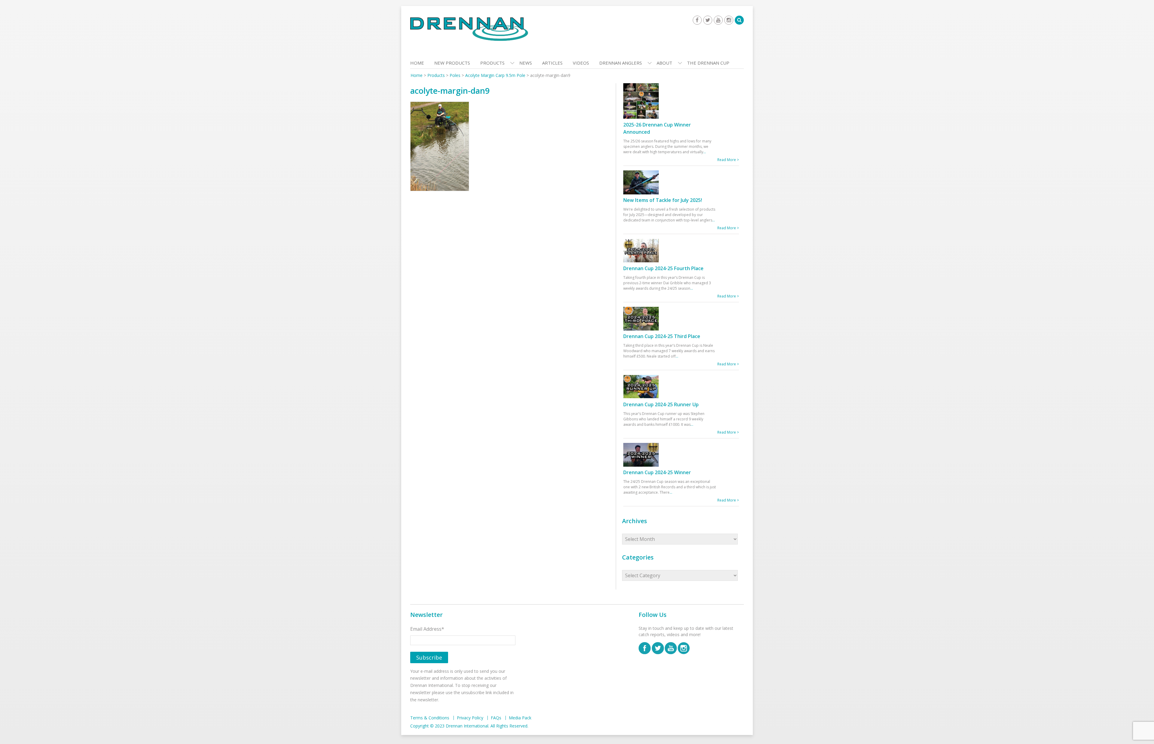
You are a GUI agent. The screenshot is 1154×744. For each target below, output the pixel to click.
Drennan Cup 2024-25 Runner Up (661, 404)
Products (492, 63)
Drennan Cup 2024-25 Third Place (661, 336)
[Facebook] (697, 20)
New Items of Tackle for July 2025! (662, 200)
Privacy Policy (470, 718)
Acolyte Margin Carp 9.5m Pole (495, 75)
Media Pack (520, 718)
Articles (552, 63)
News (525, 63)
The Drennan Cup (708, 63)
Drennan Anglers (620, 63)
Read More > (728, 159)
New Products (452, 63)
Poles (455, 75)
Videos (581, 63)
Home (417, 63)
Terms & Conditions (429, 718)
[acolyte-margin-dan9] (439, 148)
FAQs (496, 718)
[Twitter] (707, 20)
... (704, 151)
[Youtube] (718, 20)
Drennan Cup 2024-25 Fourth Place (663, 268)
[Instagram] (728, 20)
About (664, 63)
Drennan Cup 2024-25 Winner (657, 472)
